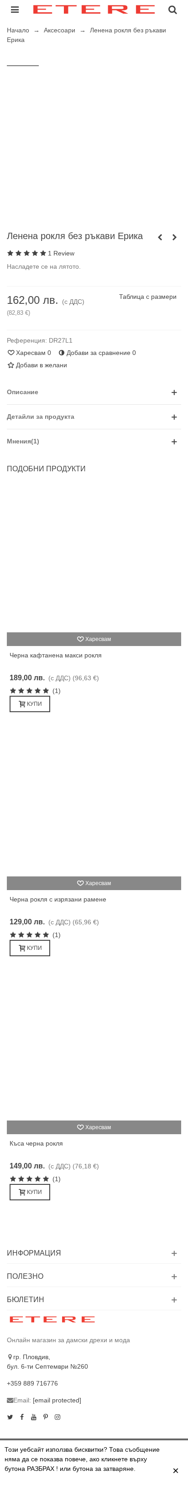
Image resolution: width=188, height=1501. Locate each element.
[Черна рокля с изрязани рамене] (94, 803)
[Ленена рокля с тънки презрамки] (160, 237)
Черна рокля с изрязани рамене (58, 899)
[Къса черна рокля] (94, 1048)
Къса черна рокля (36, 1143)
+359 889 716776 (32, 1383)
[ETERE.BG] (94, 9)
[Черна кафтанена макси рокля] (94, 559)
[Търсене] (172, 9)
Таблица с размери (148, 296)
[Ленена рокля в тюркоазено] (174, 237)
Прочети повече (65, 1488)
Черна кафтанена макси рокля (56, 655)
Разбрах (117, 1488)
